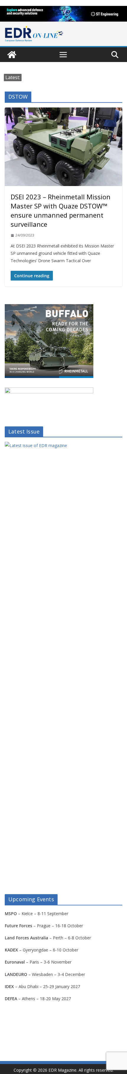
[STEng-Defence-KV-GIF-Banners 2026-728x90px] (63, 14)
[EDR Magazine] (12, 54)
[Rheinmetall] (49, 308)
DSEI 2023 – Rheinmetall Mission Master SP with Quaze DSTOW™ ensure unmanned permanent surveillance (60, 210)
